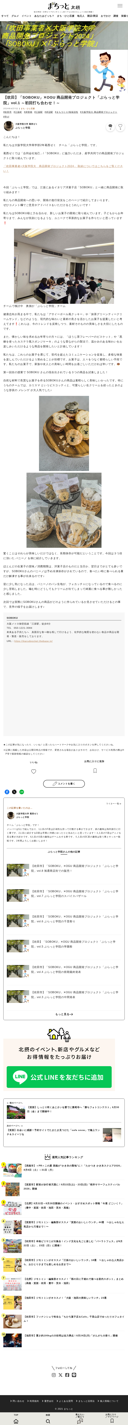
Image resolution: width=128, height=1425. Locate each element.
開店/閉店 (92, 16)
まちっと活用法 (86, 1401)
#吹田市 (7, 112)
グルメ (15, 16)
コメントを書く (66, 783)
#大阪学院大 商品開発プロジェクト (98, 112)
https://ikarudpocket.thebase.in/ (33, 641)
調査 (116, 16)
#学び (6, 116)
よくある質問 (66, 1401)
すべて (5, 16)
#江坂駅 (38, 112)
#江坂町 (18, 112)
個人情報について (109, 1401)
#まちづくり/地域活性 (66, 112)
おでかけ (106, 16)
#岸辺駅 (49, 112)
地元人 (81, 16)
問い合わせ (18, 1401)
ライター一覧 (112, 803)
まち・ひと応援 (65, 16)
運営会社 (49, 1401)
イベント (27, 16)
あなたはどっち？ (44, 16)
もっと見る (62, 1014)
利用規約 (34, 1401)
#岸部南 (28, 112)
